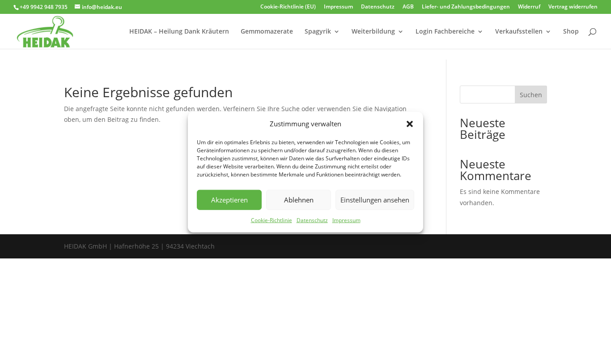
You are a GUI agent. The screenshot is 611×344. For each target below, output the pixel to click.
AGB (408, 7)
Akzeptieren (229, 199)
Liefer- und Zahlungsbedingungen (466, 7)
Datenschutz (312, 220)
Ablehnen (299, 199)
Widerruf (529, 7)
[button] (409, 124)
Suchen (531, 94)
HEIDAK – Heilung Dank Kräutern (179, 31)
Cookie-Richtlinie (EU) (288, 7)
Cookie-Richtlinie (271, 220)
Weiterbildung (373, 31)
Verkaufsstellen (519, 31)
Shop (571, 31)
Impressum (346, 220)
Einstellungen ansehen (374, 199)
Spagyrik (318, 31)
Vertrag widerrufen (573, 7)
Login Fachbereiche (445, 31)
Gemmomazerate (267, 31)
